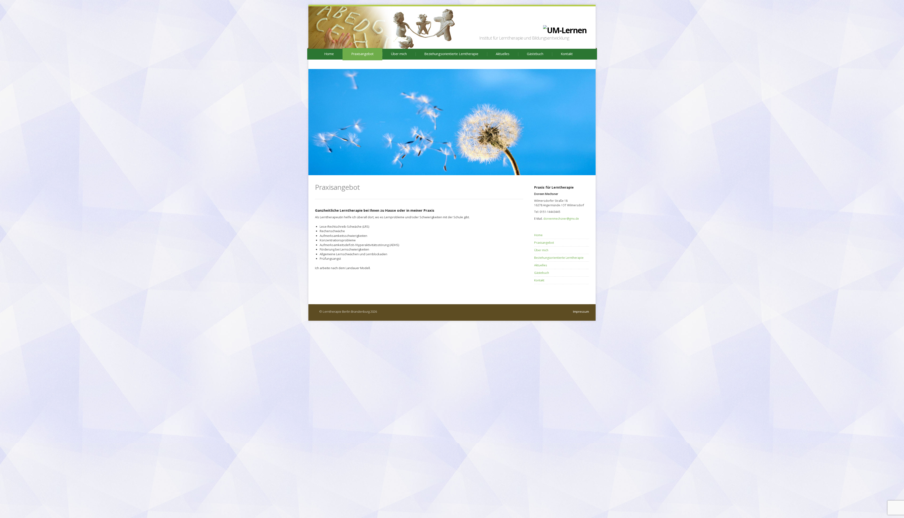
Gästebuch (535, 54)
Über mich (399, 54)
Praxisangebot (362, 54)
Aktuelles (502, 54)
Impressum (581, 311)
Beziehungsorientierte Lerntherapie (451, 54)
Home (329, 54)
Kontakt (567, 54)
